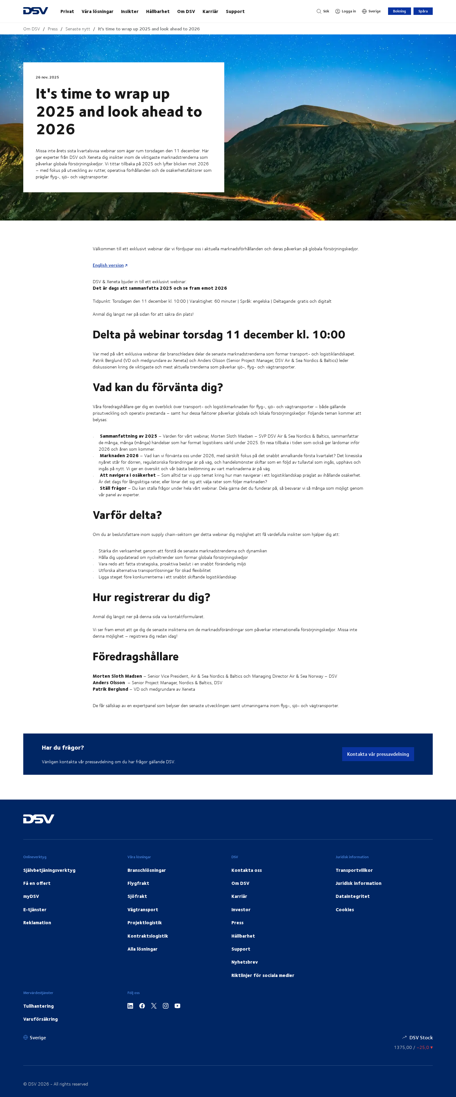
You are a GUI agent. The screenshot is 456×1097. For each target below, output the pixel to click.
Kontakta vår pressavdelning (378, 753)
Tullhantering (38, 1006)
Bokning (399, 11)
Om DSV (186, 11)
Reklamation (37, 922)
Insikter (130, 11)
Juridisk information (359, 883)
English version (108, 265)
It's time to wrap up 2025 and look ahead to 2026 (149, 28)
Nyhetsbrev (244, 961)
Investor (241, 909)
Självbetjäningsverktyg (49, 870)
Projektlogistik (144, 922)
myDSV (31, 896)
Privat (67, 11)
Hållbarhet (158, 11)
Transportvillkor (354, 870)
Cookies (345, 909)
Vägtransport (142, 909)
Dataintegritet (353, 896)
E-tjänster (35, 909)
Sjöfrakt (137, 896)
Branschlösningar (146, 870)
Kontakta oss (246, 870)
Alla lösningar (142, 948)
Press (53, 28)
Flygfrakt (138, 883)
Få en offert (37, 883)
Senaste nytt (77, 28)
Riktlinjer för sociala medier (262, 975)
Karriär (210, 11)
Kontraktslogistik (147, 935)
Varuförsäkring (40, 1019)
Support (235, 11)
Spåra (423, 11)
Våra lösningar (98, 11)
